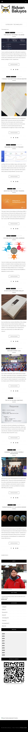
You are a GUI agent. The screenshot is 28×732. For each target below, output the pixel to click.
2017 (3, 641)
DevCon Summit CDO (14, 350)
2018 (3, 638)
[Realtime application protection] (9, 718)
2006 (3, 655)
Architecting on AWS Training (14, 191)
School (3, 615)
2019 (3, 636)
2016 (3, 643)
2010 (3, 648)
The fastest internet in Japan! (14, 34)
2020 (3, 633)
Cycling (3, 606)
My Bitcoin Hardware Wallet (14, 290)
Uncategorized (5, 623)
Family (3, 609)
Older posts (4, 555)
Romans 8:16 (4, 599)
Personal (7, 32)
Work (14, 188)
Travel (3, 620)
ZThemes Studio (23, 727)
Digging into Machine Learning (14, 238)
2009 (3, 650)
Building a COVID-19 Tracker (14, 147)
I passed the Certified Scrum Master (14, 79)
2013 (3, 645)
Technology (12, 32)
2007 (3, 652)
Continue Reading (14, 64)
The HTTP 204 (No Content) (14, 400)
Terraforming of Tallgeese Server (14, 507)
